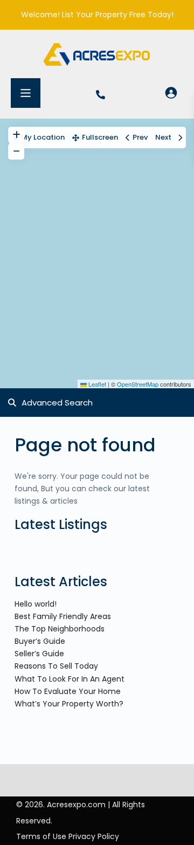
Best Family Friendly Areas (63, 616)
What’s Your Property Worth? (69, 703)
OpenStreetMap (137, 384)
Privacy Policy (93, 836)
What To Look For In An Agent (69, 679)
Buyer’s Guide (40, 641)
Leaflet (96, 384)
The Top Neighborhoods (60, 628)
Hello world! (36, 604)
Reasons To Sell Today (56, 666)
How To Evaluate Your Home (68, 691)
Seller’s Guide (39, 653)
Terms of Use (41, 836)
